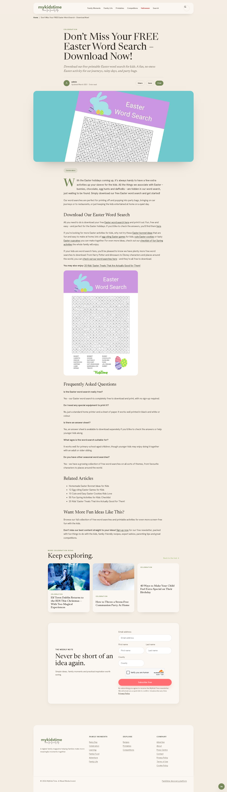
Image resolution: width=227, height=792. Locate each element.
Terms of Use (162, 761)
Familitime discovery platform (174, 781)
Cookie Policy (162, 765)
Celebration (94, 746)
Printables (120, 8)
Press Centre (162, 750)
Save (150, 83)
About (159, 746)
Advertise (161, 742)
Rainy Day (93, 742)
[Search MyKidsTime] (187, 8)
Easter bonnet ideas (142, 232)
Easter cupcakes (72, 240)
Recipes (126, 742)
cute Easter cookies (144, 236)
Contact (160, 754)
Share (140, 83)
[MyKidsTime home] (49, 8)
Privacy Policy (124, 693)
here (158, 226)
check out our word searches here (100, 258)
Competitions (132, 8)
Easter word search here (116, 222)
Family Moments (93, 8)
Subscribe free (145, 682)
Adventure (93, 757)
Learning (92, 750)
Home (35, 17)
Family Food (94, 754)
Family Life (108, 8)
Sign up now (122, 530)
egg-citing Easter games (113, 236)
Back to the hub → (171, 558)
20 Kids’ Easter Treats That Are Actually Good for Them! (112, 265)
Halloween (145, 8)
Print (159, 83)
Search (156, 8)
